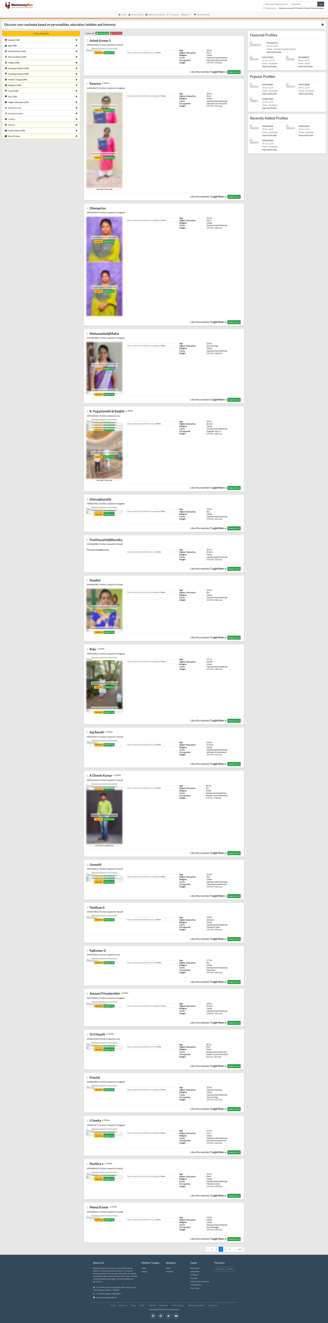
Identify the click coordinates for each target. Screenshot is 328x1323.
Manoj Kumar (99, 1207)
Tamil (144, 1268)
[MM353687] (254, 85)
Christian (169, 1271)
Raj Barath (97, 732)
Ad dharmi (194, 1275)
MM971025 (92, 954)
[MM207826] (254, 141)
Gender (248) (14, 40)
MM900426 (92, 1212)
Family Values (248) (16, 130)
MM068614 (92, 1168)
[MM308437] (290, 58)
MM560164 (92, 780)
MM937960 (92, 911)
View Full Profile (274, 52)
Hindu (168, 1268)
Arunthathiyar (196, 1285)
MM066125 (272, 43)
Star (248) (12, 96)
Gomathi (95, 864)
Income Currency (15, 113)
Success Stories (203, 14)
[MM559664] (254, 127)
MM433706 (92, 45)
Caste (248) (13, 91)
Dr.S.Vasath (97, 1034)
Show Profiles (14, 136)
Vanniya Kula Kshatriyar (199, 1281)
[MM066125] (256, 43)
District (11, 125)
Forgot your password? (287, 8)
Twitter (230, 1269)
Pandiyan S (97, 907)
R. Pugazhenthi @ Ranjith (107, 411)
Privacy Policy (137, 14)
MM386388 (92, 338)
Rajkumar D (98, 950)
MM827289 (267, 99)
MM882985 (92, 1082)
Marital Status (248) (17, 51)
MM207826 (267, 140)
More (159, 52)
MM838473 (92, 88)
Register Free (109, 53)
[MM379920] (254, 58)
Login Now (98, 53)
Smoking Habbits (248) (18, 68)
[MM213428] (290, 85)
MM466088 (92, 544)
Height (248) (13, 62)
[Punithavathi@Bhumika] (104, 549)
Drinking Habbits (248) (18, 74)
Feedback (163, 1305)
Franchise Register (317, 8)
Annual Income (14, 108)
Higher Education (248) (18, 102)
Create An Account (303, 8)
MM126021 (92, 869)
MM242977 (92, 737)
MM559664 (267, 126)
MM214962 (92, 653)
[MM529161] (290, 127)
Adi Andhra (194, 1271)
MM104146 (92, 416)
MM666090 (92, 584)
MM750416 (92, 998)
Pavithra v (97, 1164)
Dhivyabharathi (100, 499)
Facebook (220, 1269)
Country (11, 119)
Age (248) (12, 45)
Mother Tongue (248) (17, 79)
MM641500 (92, 1039)
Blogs (133, 1305)
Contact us (174, 14)
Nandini (95, 580)
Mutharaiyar (195, 1268)
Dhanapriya (98, 208)
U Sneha (95, 1120)
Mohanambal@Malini (104, 333)
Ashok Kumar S (100, 40)
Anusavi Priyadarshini (105, 993)
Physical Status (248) (17, 57)
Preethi (95, 1077)
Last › (240, 1249)
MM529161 (304, 126)
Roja (93, 649)
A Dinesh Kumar (101, 775)
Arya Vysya (194, 1288)
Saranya (95, 83)
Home (123, 14)
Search (187, 14)
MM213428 (304, 84)
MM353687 (267, 84)
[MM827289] (254, 99)
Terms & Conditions (156, 14)
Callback (152, 1305)
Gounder (193, 1278)
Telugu (144, 1271)
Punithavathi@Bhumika (106, 540)
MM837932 (92, 503)
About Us (123, 1305)
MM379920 (267, 57)
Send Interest (103, 33)
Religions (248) (14, 85)
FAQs (141, 1305)
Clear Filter (117, 33)
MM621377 (92, 1125)
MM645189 (92, 212)
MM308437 (303, 57)
